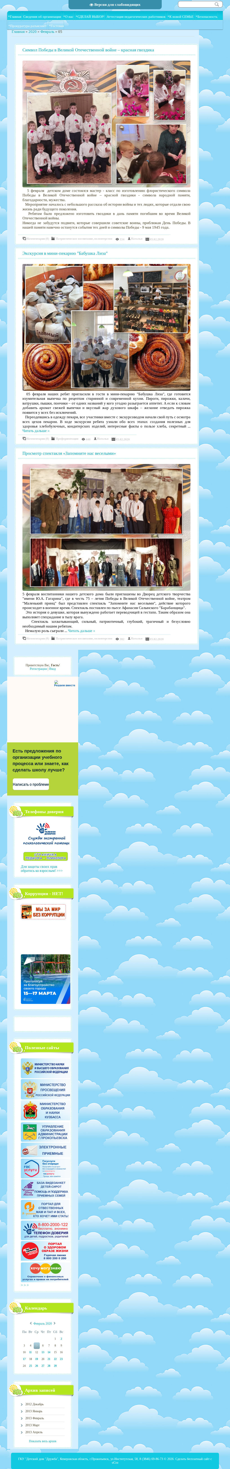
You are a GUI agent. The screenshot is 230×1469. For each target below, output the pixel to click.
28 (49, 1365)
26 (36, 1365)
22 (55, 1359)
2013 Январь (33, 1411)
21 (49, 1359)
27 (43, 1365)
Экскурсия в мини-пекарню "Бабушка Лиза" (65, 253)
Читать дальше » (36, 431)
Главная (18, 32)
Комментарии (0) (38, 238)
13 (43, 1352)
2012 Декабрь (34, 1404)
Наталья (136, 238)
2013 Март (32, 1425)
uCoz (115, 1462)
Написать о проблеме (31, 784)
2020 (33, 32)
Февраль (47, 32)
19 (36, 1359)
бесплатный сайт (198, 1459)
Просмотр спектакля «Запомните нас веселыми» (69, 453)
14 (49, 1352)
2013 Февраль (34, 1418)
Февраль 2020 (42, 1323)
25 (30, 1365)
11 (30, 1352)
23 (61, 1359)
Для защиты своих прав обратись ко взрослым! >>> (42, 869)
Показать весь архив (42, 1441)
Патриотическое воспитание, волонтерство (84, 238)
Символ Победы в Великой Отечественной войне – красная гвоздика (88, 49)
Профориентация (67, 438)
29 (55, 1365)
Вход (52, 669)
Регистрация (38, 669)
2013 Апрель (33, 1432)
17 (24, 1359)
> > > (25, 1285)
